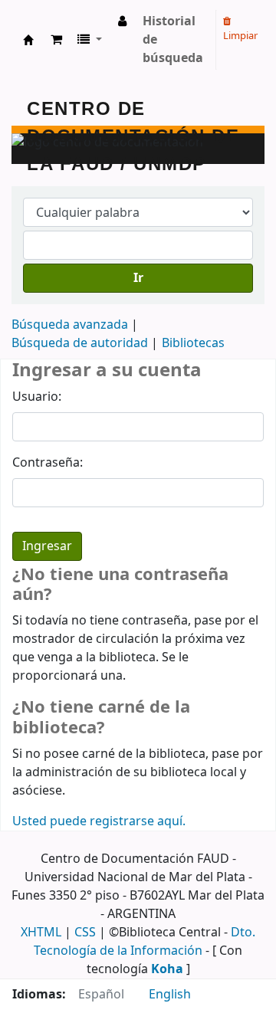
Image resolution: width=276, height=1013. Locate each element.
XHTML (41, 932)
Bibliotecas (193, 343)
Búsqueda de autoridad (80, 343)
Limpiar (240, 35)
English (170, 994)
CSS (85, 932)
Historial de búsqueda (173, 39)
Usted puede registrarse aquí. (99, 821)
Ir (138, 278)
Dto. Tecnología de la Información (144, 941)
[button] (56, 40)
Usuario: (36, 397)
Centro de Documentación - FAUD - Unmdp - (28, 39)
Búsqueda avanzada (70, 325)
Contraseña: (47, 463)
